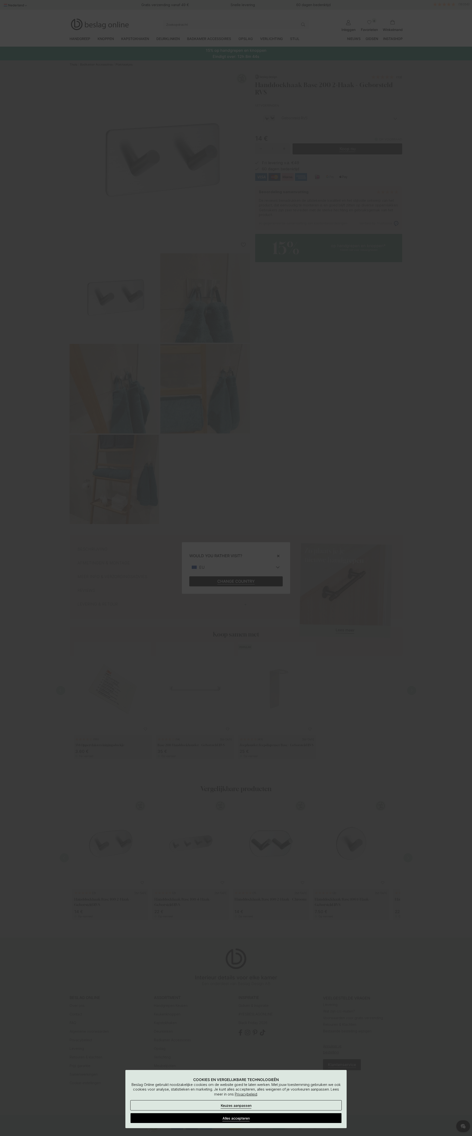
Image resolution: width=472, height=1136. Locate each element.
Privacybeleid (246, 1094)
